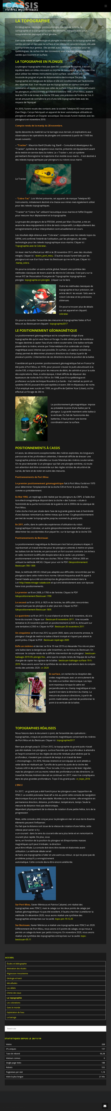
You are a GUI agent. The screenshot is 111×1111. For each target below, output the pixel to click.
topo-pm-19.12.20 (64, 918)
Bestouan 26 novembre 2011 (69, 626)
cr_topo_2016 (83, 778)
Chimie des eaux (14, 993)
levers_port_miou (44, 255)
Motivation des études (16, 968)
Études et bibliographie (17, 963)
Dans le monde (13, 1007)
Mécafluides (12, 983)
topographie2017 (59, 323)
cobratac (63, 313)
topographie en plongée (37, 279)
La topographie (14, 998)
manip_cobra (22, 262)
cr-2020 (45, 667)
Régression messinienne (17, 973)
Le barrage (11, 1017)
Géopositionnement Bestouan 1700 (33, 596)
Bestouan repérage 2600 (56, 640)
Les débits (11, 988)
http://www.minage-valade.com (34, 582)
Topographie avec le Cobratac (30, 245)
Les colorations (13, 1002)
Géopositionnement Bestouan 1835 (33, 609)
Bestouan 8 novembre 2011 (60, 619)
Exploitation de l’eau (15, 1012)
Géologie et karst (14, 978)
